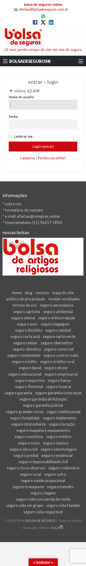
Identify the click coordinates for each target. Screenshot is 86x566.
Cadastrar (27, 158)
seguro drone (56, 367)
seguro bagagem (55, 324)
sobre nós (13, 203)
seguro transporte (28, 486)
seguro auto (27, 324)
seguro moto (29, 443)
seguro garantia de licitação (43, 399)
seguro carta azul (25, 336)
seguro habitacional (63, 411)
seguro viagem (43, 493)
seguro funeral (58, 386)
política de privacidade (25, 298)
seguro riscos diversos (26, 467)
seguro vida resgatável (43, 511)
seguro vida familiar (63, 505)
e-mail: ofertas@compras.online (32, 216)
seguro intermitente (28, 424)
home (17, 292)
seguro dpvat (30, 367)
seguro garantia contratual (58, 392)
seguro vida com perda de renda (43, 499)
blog (28, 292)
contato (42, 292)
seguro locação (62, 424)
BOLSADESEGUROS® (30, 61)
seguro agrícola (26, 311)
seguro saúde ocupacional (43, 480)
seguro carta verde (59, 336)
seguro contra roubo (61, 355)
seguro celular (25, 342)
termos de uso (24, 305)
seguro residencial (57, 455)
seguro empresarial (61, 374)
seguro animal (23, 317)
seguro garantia (18, 392)
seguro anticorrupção (56, 317)
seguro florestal (29, 386)
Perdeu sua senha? (52, 158)
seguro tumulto (60, 486)
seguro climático (27, 349)
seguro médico (59, 436)
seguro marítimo (28, 436)
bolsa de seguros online (43, 4)
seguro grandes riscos (25, 411)
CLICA (57, 528)
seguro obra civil (23, 449)
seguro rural (30, 474)
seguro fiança (59, 380)
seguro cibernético (57, 342)
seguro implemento (59, 417)
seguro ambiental (58, 311)
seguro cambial (58, 330)
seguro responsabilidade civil (43, 461)
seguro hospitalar (25, 417)
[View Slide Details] (43, 257)
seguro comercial (59, 349)
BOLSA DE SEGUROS (40, 520)
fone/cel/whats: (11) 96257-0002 (33, 222)
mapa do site (63, 292)
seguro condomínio (23, 355)
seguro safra (55, 474)
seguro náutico (56, 443)
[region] (43, 257)
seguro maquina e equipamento (43, 430)
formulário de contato (24, 210)
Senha (13, 116)
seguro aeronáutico (57, 305)
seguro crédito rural (57, 361)
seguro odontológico (59, 449)
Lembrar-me (23, 136)
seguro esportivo (30, 380)
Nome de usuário (21, 97)
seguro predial (26, 455)
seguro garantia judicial (43, 405)
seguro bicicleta (28, 330)
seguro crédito (24, 361)
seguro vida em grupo (24, 505)
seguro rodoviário (64, 467)
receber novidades (64, 298)
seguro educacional (25, 374)
